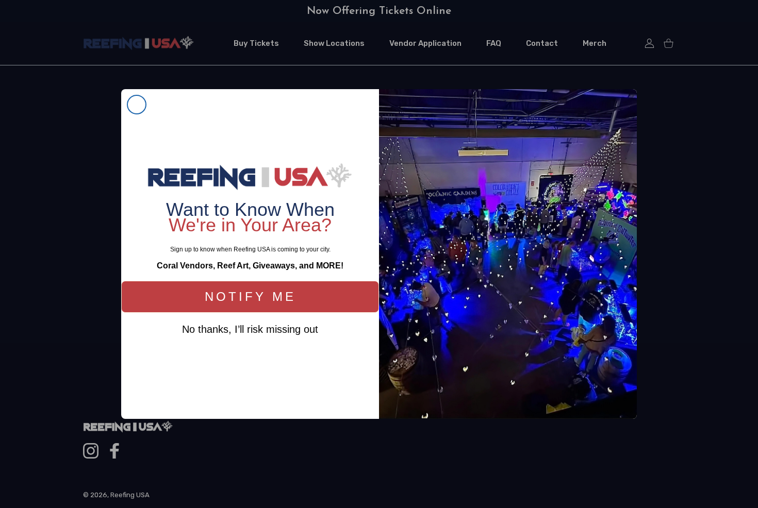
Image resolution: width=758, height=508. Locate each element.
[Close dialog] (136, 104)
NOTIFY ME (250, 296)
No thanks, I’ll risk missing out (250, 329)
